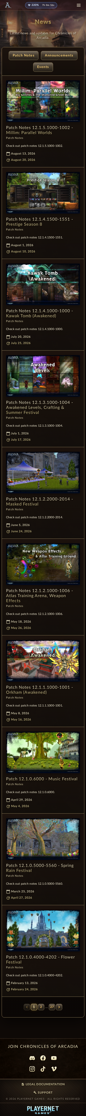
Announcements (59, 55)
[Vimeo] (54, 1069)
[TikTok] (43, 1069)
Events (43, 67)
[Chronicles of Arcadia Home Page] (8, 5)
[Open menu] (79, 5)
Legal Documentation (43, 1084)
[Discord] (32, 1058)
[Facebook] (43, 1058)
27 (52, 1006)
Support (43, 1092)
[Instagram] (32, 1069)
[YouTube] (54, 1058)
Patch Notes (24, 55)
